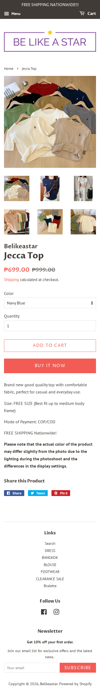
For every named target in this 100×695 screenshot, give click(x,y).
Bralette (50, 585)
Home (8, 69)
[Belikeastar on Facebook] (44, 613)
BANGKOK (50, 557)
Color (9, 293)
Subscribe (77, 668)
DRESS (50, 550)
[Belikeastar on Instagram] (56, 613)
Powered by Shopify (75, 683)
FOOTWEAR (50, 571)
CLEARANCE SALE (50, 578)
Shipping (11, 279)
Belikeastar (49, 683)
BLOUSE (50, 564)
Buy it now (50, 366)
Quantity (11, 316)
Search (50, 543)
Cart (91, 13)
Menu (15, 13)
